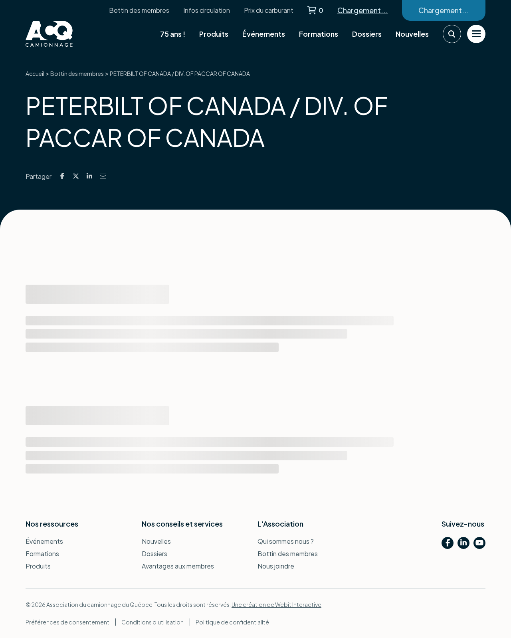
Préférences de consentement (67, 622)
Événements (263, 33)
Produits (213, 33)
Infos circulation (206, 10)
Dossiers (367, 33)
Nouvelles (412, 33)
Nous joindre (275, 566)
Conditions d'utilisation (152, 622)
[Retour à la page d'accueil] (65, 34)
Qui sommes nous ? (285, 541)
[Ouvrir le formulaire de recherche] (452, 34)
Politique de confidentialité (232, 622)
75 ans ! (172, 33)
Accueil (35, 73)
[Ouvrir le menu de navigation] (476, 34)
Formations (318, 33)
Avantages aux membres (178, 566)
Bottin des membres (139, 10)
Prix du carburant (268, 10)
